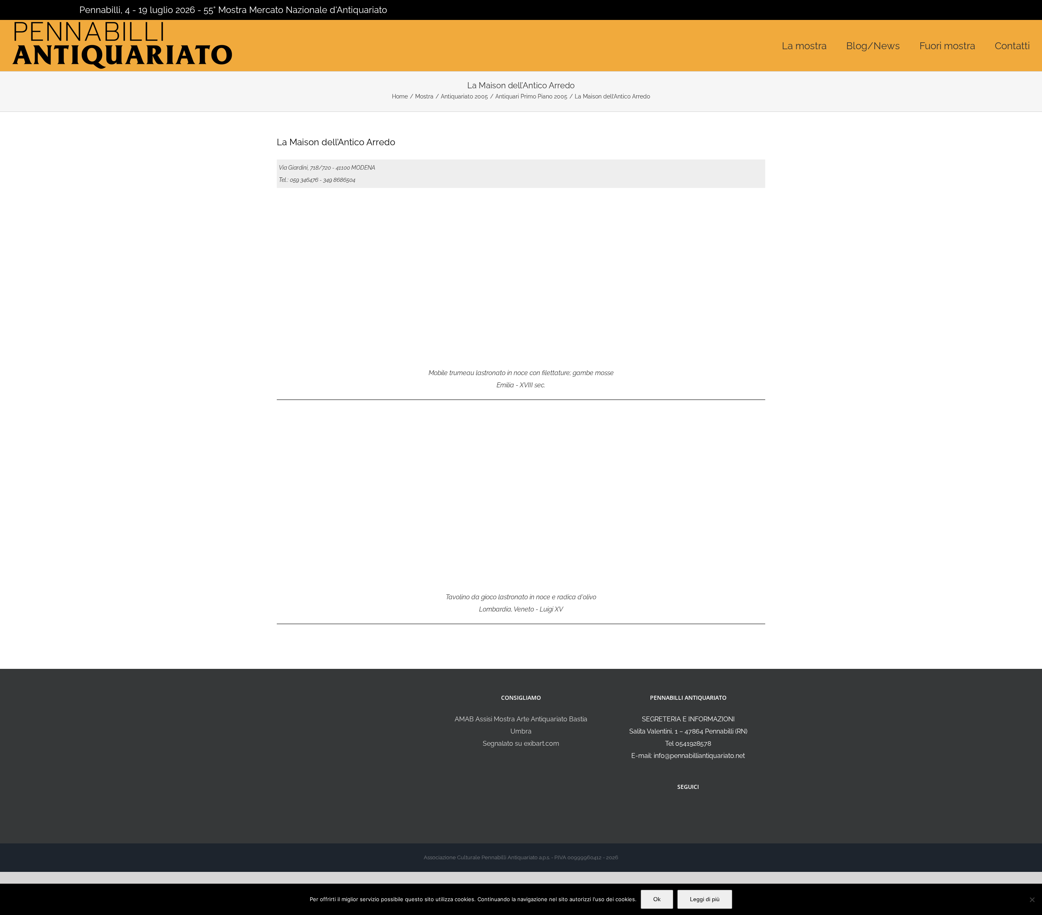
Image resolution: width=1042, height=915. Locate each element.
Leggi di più (705, 899)
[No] (1032, 899)
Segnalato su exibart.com (521, 743)
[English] (28, 9)
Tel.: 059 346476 (298, 180)
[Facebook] (682, 808)
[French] (38, 9)
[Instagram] (693, 808)
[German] (49, 9)
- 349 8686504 (337, 180)
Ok (657, 899)
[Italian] (17, 9)
